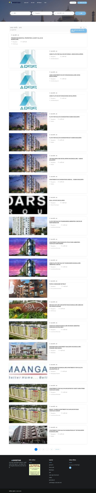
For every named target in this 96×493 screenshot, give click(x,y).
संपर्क (45, 2)
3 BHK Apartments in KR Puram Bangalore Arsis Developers (64, 75)
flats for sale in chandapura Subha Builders (64, 116)
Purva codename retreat (57, 284)
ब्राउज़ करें (26, 2)
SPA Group (53, 310)
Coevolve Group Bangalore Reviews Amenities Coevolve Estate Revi (64, 326)
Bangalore (14, 41)
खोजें (81, 13)
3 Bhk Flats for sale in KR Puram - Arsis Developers (66, 54)
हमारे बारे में (51, 465)
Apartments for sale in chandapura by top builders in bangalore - (66, 431)
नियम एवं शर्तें (51, 467)
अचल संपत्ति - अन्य (15, 35)
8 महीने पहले (63, 56)
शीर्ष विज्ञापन (39, 2)
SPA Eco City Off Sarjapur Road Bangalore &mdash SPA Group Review (66, 305)
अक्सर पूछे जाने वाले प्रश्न (54, 475)
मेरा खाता (73, 2)
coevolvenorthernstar (55, 227)
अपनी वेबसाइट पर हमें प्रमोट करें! (55, 482)
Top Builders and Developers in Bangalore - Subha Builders (66, 159)
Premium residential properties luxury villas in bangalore (27, 38)
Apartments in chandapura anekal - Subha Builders (66, 179)
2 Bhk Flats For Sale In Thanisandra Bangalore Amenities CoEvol (65, 264)
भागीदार (50, 477)
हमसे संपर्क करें (52, 480)
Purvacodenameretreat (56, 288)
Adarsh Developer (55, 204)
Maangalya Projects (55, 373)
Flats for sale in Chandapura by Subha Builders (65, 137)
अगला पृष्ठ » (57, 449)
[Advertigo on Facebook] (70, 468)
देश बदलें (32, 2)
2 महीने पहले (24, 41)
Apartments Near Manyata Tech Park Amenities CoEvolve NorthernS (64, 243)
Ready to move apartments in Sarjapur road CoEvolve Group (64, 410)
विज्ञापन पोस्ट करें (83, 2)
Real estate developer (57, 200)
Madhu (52, 121)
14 (51, 449)
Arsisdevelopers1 (55, 58)
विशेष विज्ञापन (51, 470)
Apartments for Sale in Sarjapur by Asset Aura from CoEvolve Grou (66, 389)
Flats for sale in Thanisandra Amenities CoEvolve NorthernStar (65, 222)
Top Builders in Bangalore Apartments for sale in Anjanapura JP (66, 368)
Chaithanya (15, 43)
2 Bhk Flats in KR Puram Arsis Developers (62, 96)
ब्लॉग (50, 472)
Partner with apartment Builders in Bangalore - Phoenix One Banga (65, 347)
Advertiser (53, 352)
